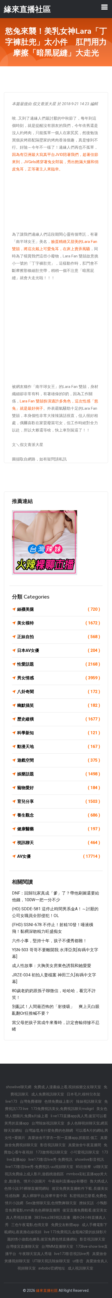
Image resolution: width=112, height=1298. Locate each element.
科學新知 (58, 732)
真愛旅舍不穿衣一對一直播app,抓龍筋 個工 (63, 1138)
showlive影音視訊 (89, 1159)
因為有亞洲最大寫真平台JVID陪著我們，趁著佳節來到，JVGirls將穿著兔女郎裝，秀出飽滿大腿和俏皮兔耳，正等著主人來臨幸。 (55, 161)
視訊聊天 (58, 842)
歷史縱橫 (58, 719)
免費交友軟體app (65, 1225)
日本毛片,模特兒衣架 (83, 1094)
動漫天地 (58, 746)
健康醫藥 (58, 828)
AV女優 (58, 856)
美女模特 (58, 623)
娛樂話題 (58, 773)
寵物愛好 (58, 787)
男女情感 (58, 677)
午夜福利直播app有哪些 (67, 1181)
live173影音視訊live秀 (72, 1254)
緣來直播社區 (47, 1290)
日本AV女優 (58, 650)
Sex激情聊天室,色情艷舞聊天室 (51, 1203)
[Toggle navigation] (104, 7)
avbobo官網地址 (51, 1268)
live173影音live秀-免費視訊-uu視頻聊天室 (39, 1167)
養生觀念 (58, 815)
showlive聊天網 (18, 1087)
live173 (11, 1101)
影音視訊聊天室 (53, 1145)
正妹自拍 (58, 636)
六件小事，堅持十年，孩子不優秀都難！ (49, 940)
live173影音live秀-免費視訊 (50, 1159)
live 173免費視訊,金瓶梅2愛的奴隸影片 (75, 1232)
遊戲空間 (58, 760)
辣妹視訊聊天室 (89, 1101)
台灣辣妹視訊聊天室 (48, 1123)
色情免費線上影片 (58, 1101)
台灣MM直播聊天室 (57, 1246)
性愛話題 (58, 664)
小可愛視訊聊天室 (84, 1152)
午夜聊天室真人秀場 (35, 1254)
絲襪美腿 (58, 609)
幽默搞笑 (58, 705)
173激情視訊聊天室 (51, 1152)
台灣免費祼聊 (31, 1101)
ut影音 (78, 1261)
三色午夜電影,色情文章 (29, 1225)
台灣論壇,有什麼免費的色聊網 (49, 1130)
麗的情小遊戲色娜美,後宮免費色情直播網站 (42, 1239)
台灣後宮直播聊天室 (22, 1246)
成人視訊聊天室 (80, 1268)
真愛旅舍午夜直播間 (84, 1145)
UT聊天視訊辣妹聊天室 (51, 1261)
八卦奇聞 (58, 691)
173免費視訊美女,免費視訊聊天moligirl (62, 1109)
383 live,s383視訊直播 (52, 1217)
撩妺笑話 (86, 1203)
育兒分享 (58, 801)
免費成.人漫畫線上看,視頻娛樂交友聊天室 (67, 1087)
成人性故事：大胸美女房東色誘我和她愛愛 (51, 965)
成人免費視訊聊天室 (47, 1094)
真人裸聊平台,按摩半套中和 (44, 1196)
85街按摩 (83, 1167)
